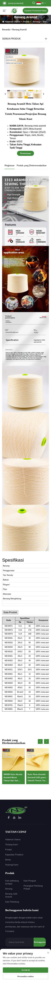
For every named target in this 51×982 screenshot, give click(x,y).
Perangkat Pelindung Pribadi (33, 887)
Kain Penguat (30, 881)
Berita (8, 859)
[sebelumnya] (5, 94)
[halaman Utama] (14, 10)
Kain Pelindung (12, 902)
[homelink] (16, 810)
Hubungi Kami (11, 864)
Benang (36, 21)
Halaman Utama (12, 21)
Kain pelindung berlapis (12, 882)
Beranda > (7, 29)
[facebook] (9, 818)
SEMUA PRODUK (11, 38)
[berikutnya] (43, 94)
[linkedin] (19, 818)
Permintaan (25, 153)
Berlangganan (39, 942)
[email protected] (15, 3)
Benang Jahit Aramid (11, 895)
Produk (26, 21)
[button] (40, 741)
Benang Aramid (19, 29)
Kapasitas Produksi (14, 854)
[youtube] (14, 818)
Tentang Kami (11, 844)
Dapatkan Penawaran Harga (35, 11)
